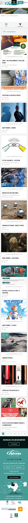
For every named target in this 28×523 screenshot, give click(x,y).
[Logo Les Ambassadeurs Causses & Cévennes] (11, 515)
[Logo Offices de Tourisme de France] (7, 502)
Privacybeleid (18, 498)
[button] (24, 2)
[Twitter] (18, 459)
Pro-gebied (19, 496)
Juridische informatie (9, 498)
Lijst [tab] (6, 26)
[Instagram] (17, 459)
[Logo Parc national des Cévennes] (22, 509)
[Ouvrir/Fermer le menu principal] (1, 4)
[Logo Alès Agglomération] (20, 502)
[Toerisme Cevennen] (12, 4)
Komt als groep (10, 496)
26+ (15, 433)
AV (23, 498)
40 (18, 433)
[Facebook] (15, 459)
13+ (11, 433)
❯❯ (25, 433)
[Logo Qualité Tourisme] (13, 502)
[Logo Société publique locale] (9, 509)
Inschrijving (14, 444)
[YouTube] (20, 459)
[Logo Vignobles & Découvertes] (16, 515)
